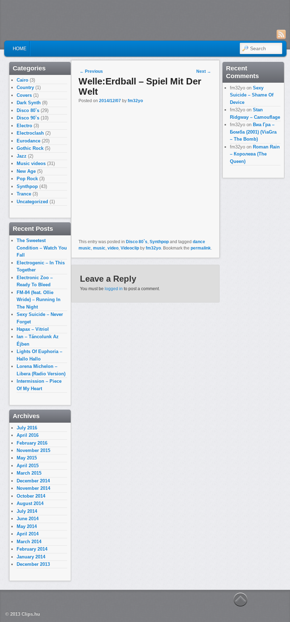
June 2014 (28, 518)
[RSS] (281, 34)
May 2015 (27, 457)
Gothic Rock (30, 148)
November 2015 (33, 450)
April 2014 (28, 533)
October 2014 (31, 496)
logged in (114, 288)
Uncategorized (32, 201)
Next (203, 71)
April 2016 (28, 435)
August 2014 (30, 503)
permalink (201, 248)
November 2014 (33, 488)
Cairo (22, 80)
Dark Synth (29, 102)
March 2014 (29, 541)
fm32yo (135, 100)
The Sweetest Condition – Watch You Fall (42, 248)
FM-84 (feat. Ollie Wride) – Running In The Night (38, 300)
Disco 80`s (136, 241)
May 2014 (27, 526)
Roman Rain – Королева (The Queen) (255, 154)
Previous (91, 71)
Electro (24, 125)
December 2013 (33, 564)
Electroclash (30, 133)
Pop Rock (27, 178)
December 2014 (33, 480)
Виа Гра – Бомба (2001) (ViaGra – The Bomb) (253, 132)
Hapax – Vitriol (33, 329)
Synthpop (159, 241)
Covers (24, 95)
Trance (24, 193)
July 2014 (27, 511)
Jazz (22, 156)
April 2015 (28, 465)
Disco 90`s (28, 118)
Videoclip (130, 248)
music (99, 248)
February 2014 (32, 549)
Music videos (31, 163)
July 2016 (27, 427)
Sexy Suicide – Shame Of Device (251, 95)
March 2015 (29, 473)
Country (25, 87)
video (113, 248)
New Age (26, 171)
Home (20, 48)
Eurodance (28, 140)
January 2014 (31, 556)
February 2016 (32, 443)
